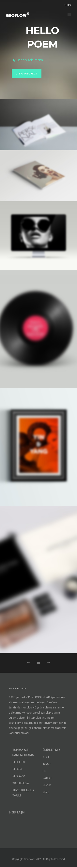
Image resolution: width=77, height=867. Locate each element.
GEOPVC (17, 769)
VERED (47, 785)
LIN (44, 771)
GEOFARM (18, 776)
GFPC (46, 792)
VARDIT (47, 778)
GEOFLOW (18, 762)
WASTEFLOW (20, 783)
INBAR (47, 764)
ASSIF (46, 757)
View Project (27, 73)
